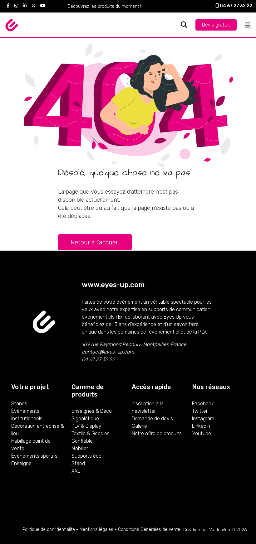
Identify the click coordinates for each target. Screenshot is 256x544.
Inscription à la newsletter (148, 407)
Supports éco (86, 456)
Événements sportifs (34, 456)
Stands (19, 404)
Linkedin (201, 426)
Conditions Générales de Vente (149, 529)
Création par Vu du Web (206, 529)
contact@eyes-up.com (108, 352)
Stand (78, 463)
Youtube (201, 433)
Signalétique (85, 418)
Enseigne (21, 463)
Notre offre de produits (157, 433)
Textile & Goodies (90, 433)
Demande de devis (152, 418)
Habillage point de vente (31, 444)
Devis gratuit (216, 25)
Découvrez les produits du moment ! (104, 6)
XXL (75, 471)
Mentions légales (96, 529)
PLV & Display (86, 426)
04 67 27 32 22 (235, 5)
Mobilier (79, 448)
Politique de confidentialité (48, 529)
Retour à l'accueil (95, 242)
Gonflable (82, 441)
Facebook (203, 404)
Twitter (200, 411)
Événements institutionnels (26, 414)
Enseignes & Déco (91, 411)
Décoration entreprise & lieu (37, 429)
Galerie (139, 426)
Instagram (203, 418)
